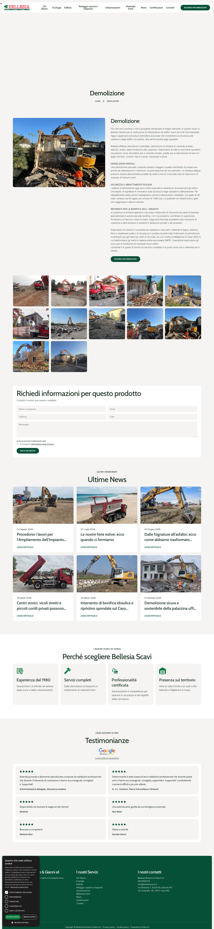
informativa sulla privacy (42, 444)
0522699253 (144, 881)
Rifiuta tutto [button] (29, 917)
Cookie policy (123, 927)
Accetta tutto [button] (13, 917)
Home (97, 101)
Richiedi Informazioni (125, 259)
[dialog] (21, 891)
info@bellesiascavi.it (147, 884)
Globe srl (145, 927)
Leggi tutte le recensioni (107, 758)
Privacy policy (109, 927)
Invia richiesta (28, 451)
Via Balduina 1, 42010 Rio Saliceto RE (155, 887)
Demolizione (113, 101)
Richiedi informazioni (195, 7)
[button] (21, 922)
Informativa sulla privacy (19, 887)
